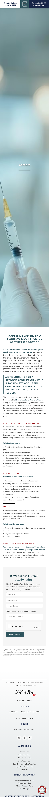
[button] (24, 4)
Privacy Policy (17, 685)
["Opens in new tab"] (19, 737)
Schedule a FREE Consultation (39, 4)
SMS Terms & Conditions (29, 685)
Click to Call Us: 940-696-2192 (10, 4)
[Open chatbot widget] (42, 790)
